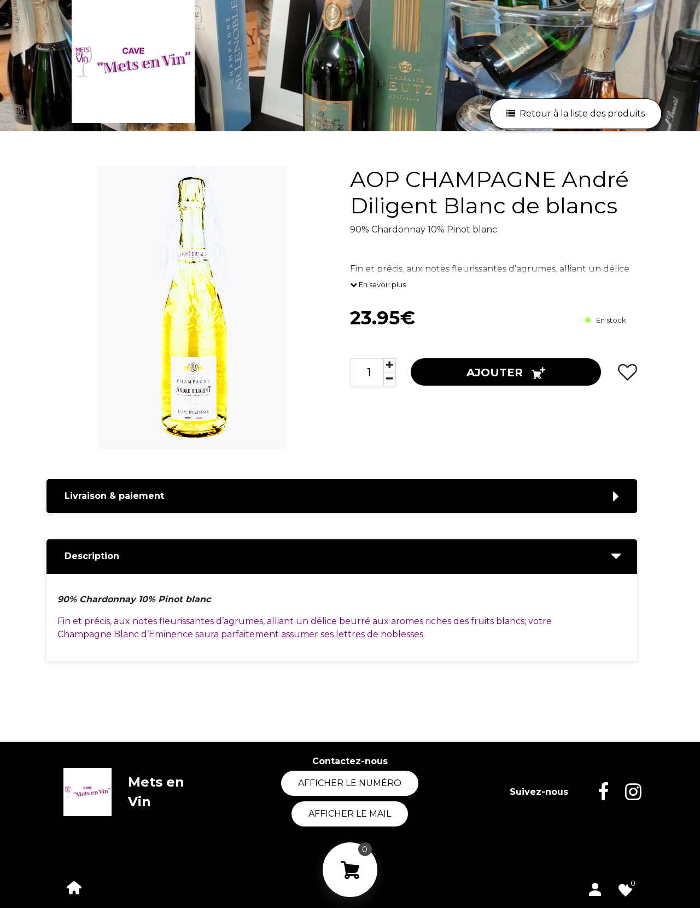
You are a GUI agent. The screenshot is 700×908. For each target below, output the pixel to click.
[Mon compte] (595, 887)
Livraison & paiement (114, 496)
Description (92, 556)
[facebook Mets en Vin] (595, 792)
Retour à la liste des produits (582, 113)
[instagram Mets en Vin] (625, 792)
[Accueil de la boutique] (74, 887)
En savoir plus (381, 284)
